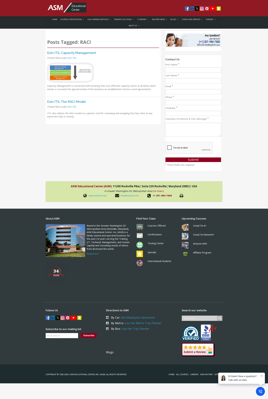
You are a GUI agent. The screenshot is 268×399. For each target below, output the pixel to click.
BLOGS (173, 19)
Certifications (155, 234)
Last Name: (172, 75)
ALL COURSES (182, 374)
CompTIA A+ (199, 225)
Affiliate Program (202, 252)
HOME (54, 19)
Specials (152, 252)
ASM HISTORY (206, 374)
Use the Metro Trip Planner (143, 323)
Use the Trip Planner (135, 328)
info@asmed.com (130, 195)
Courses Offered (157, 225)
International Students (159, 261)
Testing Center (156, 243)
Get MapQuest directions (138, 317)
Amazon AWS (200, 243)
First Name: (172, 64)
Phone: (169, 97)
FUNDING (209, 19)
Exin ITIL (71, 57)
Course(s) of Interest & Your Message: (186, 118)
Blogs (110, 352)
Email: (169, 86)
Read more (93, 253)
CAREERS (194, 374)
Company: (171, 107)
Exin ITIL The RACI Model (66, 102)
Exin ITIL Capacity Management (71, 53)
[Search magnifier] (219, 318)
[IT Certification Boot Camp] (66, 5)
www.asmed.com (97, 195)
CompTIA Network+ (203, 234)
